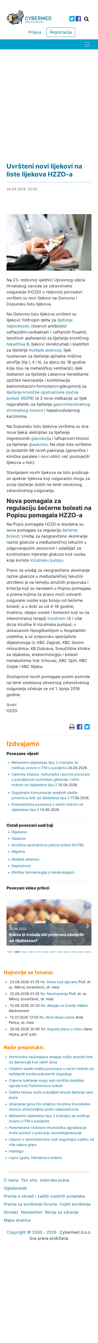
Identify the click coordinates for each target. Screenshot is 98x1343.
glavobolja (41, 438)
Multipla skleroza (25, 859)
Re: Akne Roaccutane (57, 1017)
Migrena (18, 851)
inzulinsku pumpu (46, 560)
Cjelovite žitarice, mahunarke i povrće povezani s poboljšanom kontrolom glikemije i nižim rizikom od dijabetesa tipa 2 (50, 779)
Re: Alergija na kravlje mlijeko (64, 1005)
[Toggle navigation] (87, 44)
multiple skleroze (45, 350)
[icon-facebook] (78, 19)
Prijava (34, 32)
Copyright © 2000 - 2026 (32, 1232)
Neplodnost (21, 866)
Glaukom (19, 838)
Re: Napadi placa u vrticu (62, 1029)
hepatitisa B (18, 344)
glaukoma (38, 444)
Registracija (61, 32)
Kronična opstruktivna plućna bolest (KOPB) (48, 845)
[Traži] (86, 19)
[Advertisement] (49, 101)
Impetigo (16, 1151)
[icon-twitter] (72, 19)
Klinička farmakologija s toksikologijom (43, 872)
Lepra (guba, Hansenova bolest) (35, 1157)
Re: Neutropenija (54, 993)
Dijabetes (19, 832)
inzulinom (56, 618)
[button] (10, 926)
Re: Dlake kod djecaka (58, 982)
